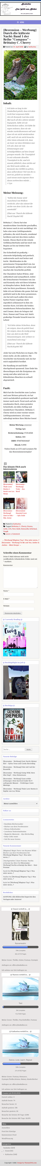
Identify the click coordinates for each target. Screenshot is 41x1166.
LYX (9, 529)
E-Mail (6, 599)
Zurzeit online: (7, 1097)
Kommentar (8, 565)
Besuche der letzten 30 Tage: (13, 1115)
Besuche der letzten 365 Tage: (14, 1118)
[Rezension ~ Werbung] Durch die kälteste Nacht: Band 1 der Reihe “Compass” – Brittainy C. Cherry (20, 36)
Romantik (25, 529)
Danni (7, 1151)
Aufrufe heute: (7, 1100)
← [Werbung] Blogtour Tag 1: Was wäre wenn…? (20, 540)
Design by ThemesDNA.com (27, 1163)
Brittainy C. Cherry (19, 526)
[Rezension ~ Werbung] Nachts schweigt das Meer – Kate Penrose (20, 865)
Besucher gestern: (9, 1111)
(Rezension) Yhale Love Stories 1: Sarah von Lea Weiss (8, 489)
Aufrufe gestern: (8, 1108)
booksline (7, 1148)
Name (6, 591)
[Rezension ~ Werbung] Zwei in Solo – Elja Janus (8, 514)
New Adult (16, 529)
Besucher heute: (8, 1104)
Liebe (5, 529)
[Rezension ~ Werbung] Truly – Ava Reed (21, 487)
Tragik (5, 531)
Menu (22, 22)
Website (6, 606)
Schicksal (33, 529)
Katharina (32, 47)
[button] (5, 463)
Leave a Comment (13, 534)
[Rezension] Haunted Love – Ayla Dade (21, 513)
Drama (29, 526)
